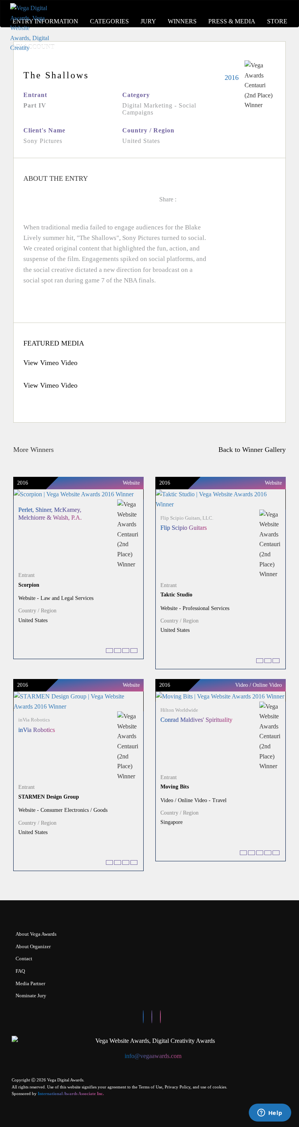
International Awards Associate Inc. (71, 1093)
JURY (148, 21)
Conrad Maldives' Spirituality (196, 719)
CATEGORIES (109, 21)
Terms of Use (150, 1087)
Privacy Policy (177, 1087)
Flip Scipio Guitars (183, 527)
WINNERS (182, 21)
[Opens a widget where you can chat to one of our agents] (269, 1113)
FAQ (20, 971)
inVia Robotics (36, 730)
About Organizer (33, 946)
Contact (24, 958)
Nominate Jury (31, 995)
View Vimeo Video (50, 363)
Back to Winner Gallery (250, 449)
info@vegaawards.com (153, 1056)
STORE (277, 21)
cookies (219, 1087)
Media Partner (30, 983)
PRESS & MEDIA (231, 21)
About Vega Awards (36, 934)
